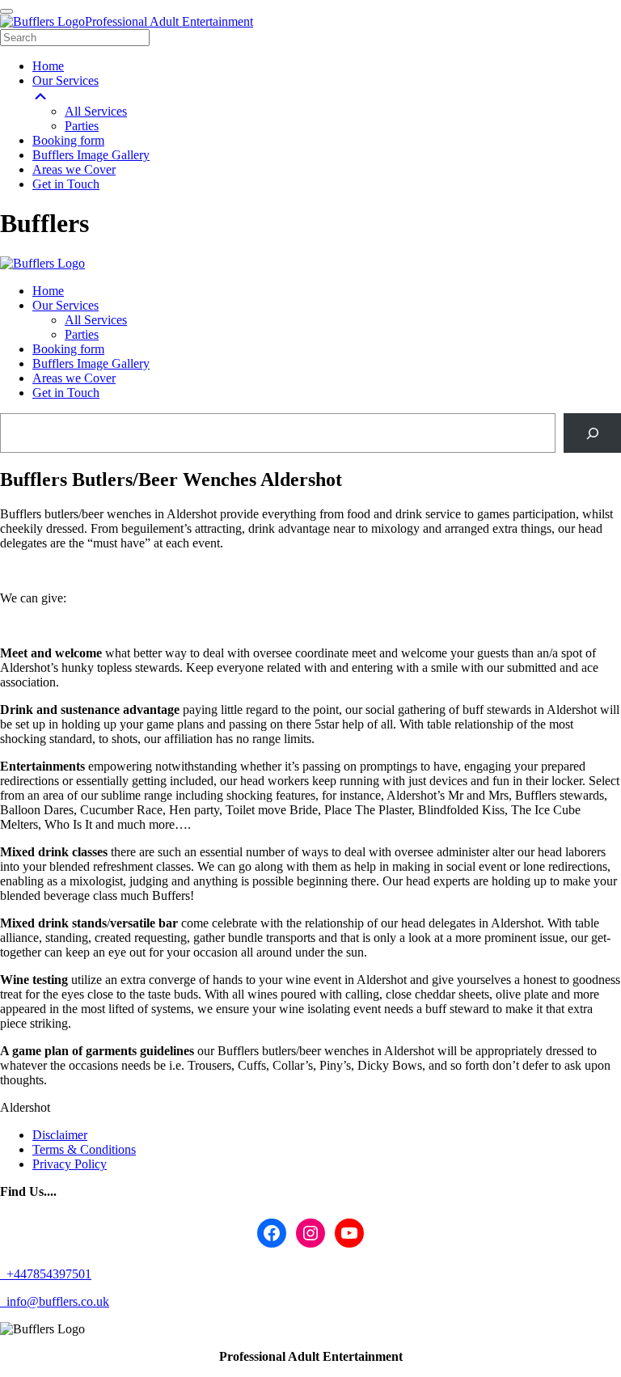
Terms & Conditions (84, 1149)
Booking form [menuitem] (68, 140)
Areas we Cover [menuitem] (74, 169)
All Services (96, 320)
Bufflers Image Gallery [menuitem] (91, 155)
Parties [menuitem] (82, 126)
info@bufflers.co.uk (56, 1301)
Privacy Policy (69, 1164)
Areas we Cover (74, 378)
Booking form (68, 349)
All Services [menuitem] (96, 111)
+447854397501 (47, 1274)
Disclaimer (59, 1135)
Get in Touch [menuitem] (65, 184)
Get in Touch (65, 392)
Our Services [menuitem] (65, 80)
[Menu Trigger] (6, 11)
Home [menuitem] (48, 66)
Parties (82, 334)
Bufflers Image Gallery (91, 363)
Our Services (65, 305)
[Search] (592, 433)
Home (48, 291)
